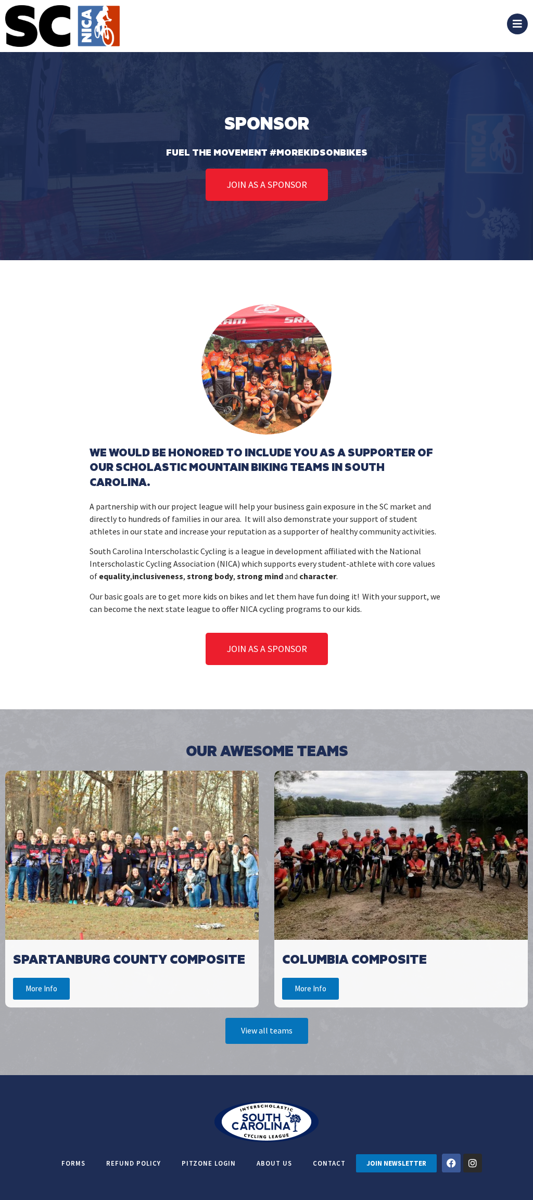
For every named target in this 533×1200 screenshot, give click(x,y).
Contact (329, 1163)
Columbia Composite (354, 958)
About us (274, 1163)
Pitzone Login (209, 1163)
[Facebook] (451, 1163)
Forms (73, 1163)
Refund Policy (133, 1163)
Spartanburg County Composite (129, 958)
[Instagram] (472, 1163)
